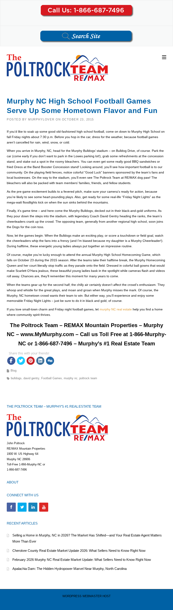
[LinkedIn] (32, 507)
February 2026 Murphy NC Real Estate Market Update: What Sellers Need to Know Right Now (81, 559)
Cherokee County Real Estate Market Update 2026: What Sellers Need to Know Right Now (79, 550)
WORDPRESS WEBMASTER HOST (86, 596)
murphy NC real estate (116, 309)
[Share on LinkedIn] (40, 361)
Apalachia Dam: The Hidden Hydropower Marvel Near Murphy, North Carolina (69, 569)
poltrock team (88, 378)
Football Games (51, 378)
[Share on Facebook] (11, 361)
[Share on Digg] (50, 361)
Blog (13, 370)
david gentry (31, 378)
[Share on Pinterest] (31, 361)
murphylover (41, 119)
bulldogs (16, 378)
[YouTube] (43, 507)
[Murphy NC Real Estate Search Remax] (57, 67)
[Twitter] (22, 507)
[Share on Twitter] (21, 361)
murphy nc (70, 378)
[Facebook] (11, 507)
